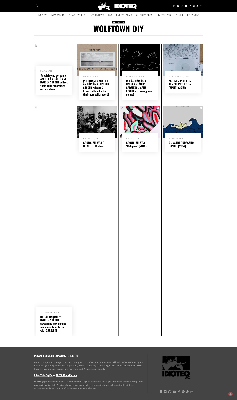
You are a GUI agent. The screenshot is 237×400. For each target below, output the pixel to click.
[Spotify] (193, 6)
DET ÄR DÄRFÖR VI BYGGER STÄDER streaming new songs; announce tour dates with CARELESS (53, 323)
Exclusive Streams (120, 15)
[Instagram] (182, 6)
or (54, 375)
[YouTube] (186, 6)
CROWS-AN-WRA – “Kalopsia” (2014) (136, 144)
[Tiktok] (189, 6)
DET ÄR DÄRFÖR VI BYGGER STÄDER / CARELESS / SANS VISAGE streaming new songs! (139, 87)
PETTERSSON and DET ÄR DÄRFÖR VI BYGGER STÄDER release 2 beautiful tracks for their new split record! (96, 87)
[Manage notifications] (230, 394)
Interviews (97, 15)
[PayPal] (197, 6)
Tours (179, 15)
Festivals (193, 15)
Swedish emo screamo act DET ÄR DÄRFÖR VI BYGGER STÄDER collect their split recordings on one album (54, 82)
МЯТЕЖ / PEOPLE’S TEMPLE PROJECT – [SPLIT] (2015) (180, 84)
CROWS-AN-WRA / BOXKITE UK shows (94, 144)
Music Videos (144, 15)
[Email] (201, 6)
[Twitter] (178, 6)
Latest (42, 15)
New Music (57, 15)
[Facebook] (174, 6)
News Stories (77, 15)
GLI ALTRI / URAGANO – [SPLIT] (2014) (182, 144)
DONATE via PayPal (43, 375)
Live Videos (164, 15)
